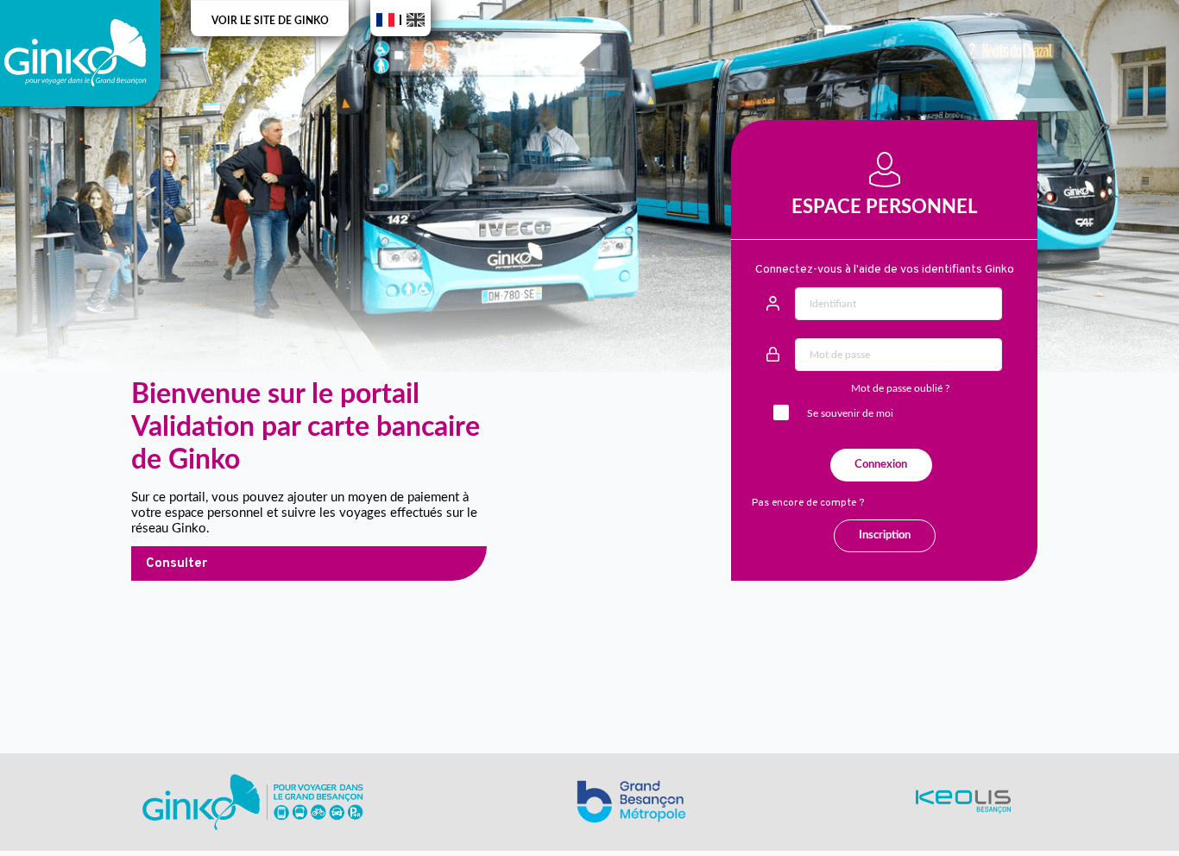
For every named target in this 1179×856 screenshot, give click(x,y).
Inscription (885, 535)
